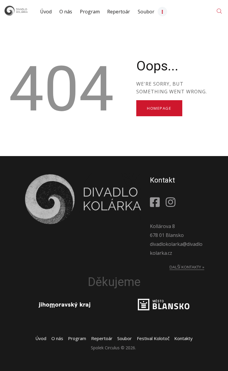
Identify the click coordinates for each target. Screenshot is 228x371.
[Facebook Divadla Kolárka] (156, 202)
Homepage (159, 108)
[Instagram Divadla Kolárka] (172, 202)
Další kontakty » (187, 267)
